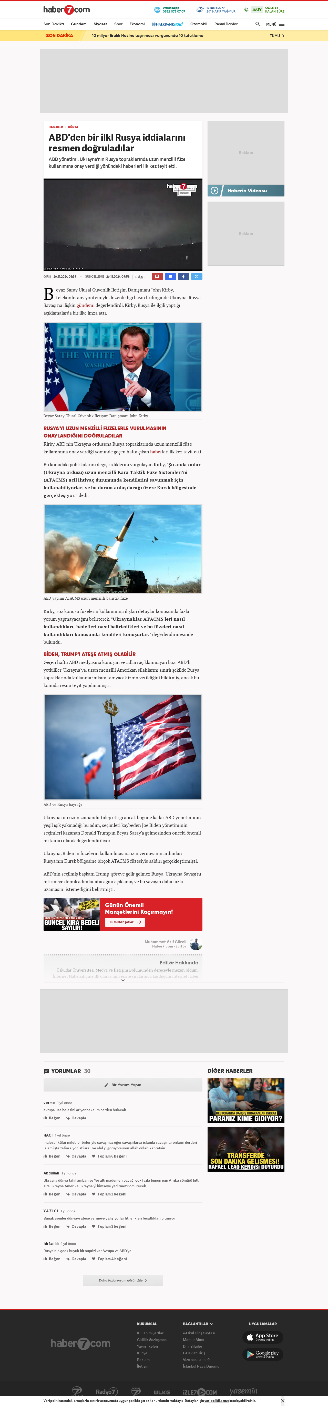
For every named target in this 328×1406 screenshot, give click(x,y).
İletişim (143, 1366)
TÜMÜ (275, 36)
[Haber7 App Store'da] (262, 1337)
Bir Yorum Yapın (125, 1085)
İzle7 (200, 1392)
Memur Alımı (193, 1339)
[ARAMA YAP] (257, 24)
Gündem (79, 24)
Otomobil (198, 24)
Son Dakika (54, 24)
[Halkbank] (167, 24)
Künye (142, 1352)
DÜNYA (73, 127)
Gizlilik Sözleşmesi (152, 1339)
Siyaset (100, 24)
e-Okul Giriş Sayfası (199, 1332)
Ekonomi (137, 24)
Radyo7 (107, 1392)
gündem (85, 305)
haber (156, 452)
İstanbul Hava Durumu (201, 1366)
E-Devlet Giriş (194, 1352)
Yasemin (244, 1392)
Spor (118, 24)
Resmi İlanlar (226, 24)
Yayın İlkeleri (147, 1346)
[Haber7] (67, 10)
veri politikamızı (216, 1401)
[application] (123, 225)
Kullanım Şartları (151, 1332)
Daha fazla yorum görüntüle (121, 1280)
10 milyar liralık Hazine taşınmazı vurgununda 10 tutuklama (147, 36)
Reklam (143, 1359)
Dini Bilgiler (192, 1346)
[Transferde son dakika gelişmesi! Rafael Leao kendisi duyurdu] (246, 1149)
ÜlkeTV (162, 1392)
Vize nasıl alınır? (196, 1359)
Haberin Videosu (247, 191)
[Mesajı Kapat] (282, 1401)
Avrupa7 (136, 1392)
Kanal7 (76, 1392)
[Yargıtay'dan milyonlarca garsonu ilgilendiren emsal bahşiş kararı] (246, 1100)
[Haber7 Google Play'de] (262, 1354)
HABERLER (56, 127)
